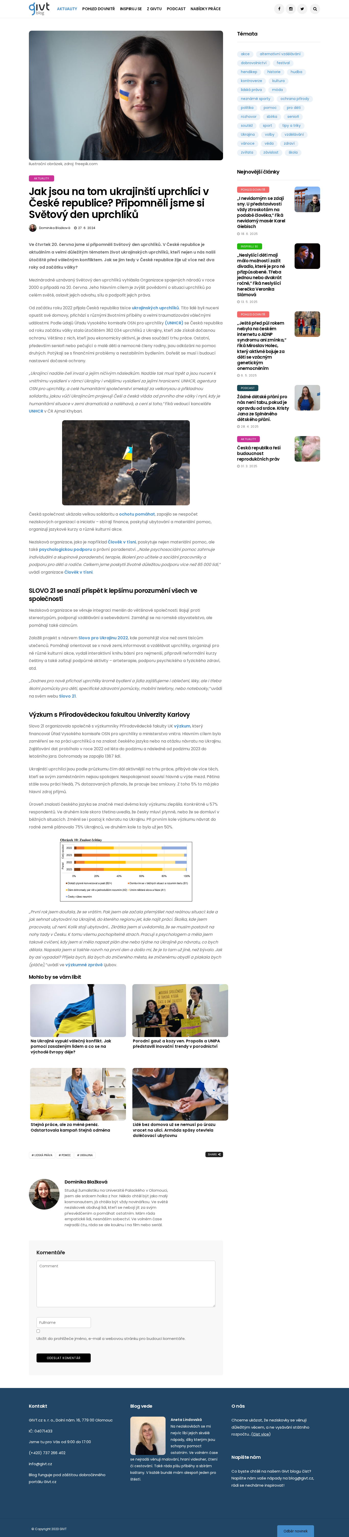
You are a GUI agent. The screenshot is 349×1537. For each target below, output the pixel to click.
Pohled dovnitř (98, 9)
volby (269, 134)
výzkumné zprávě (84, 965)
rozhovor (249, 116)
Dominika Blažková (54, 228)
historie (274, 71)
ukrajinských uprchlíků (155, 308)
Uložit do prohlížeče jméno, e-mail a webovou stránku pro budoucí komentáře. (111, 1338)
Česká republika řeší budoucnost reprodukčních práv (259, 453)
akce (245, 53)
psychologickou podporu (65, 549)
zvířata (247, 152)
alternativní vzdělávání (280, 53)
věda (269, 143)
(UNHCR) (174, 323)
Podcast (176, 9)
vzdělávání (294, 134)
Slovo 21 (67, 696)
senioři (293, 116)
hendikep (249, 71)
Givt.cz (50, 1481)
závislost (270, 152)
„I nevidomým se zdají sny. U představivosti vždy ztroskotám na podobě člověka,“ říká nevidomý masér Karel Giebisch (261, 212)
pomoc (66, 1155)
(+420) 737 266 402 (47, 1452)
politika (247, 107)
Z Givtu (154, 9)
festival (283, 62)
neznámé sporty (255, 98)
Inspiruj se (131, 9)
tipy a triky (291, 125)
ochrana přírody (295, 98)
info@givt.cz (40, 1463)
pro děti (294, 107)
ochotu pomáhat (137, 514)
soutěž (247, 125)
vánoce (247, 143)
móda (277, 89)
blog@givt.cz (301, 1478)
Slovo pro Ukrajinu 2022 (103, 638)
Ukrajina (86, 1155)
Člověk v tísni (122, 542)
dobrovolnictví (253, 62)
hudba (296, 71)
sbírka (272, 116)
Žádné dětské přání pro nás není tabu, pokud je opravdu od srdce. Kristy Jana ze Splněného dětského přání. (263, 408)
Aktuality (67, 9)
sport (267, 125)
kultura (278, 80)
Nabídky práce (205, 9)
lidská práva (43, 1155)
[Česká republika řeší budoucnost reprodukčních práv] (307, 449)
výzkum (182, 726)
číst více (261, 1434)
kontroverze (251, 80)
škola (293, 152)
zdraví (289, 143)
